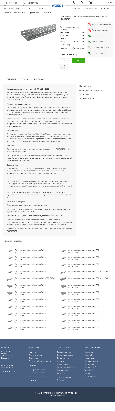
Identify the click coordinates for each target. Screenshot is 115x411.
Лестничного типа (63, 358)
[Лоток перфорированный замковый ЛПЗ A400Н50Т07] (29, 35)
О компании (8, 9)
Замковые (60, 361)
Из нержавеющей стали (66, 367)
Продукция (19, 9)
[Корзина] (92, 2)
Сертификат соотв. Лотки (39, 376)
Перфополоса (89, 364)
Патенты (41, 9)
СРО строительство (36, 373)
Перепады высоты (91, 361)
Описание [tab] (11, 79)
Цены (30, 9)
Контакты (105, 9)
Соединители (89, 358)
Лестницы (60, 380)
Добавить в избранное (56, 395)
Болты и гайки (90, 376)
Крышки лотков (63, 370)
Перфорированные (64, 352)
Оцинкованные (62, 364)
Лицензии (76, 9)
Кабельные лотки (63, 347)
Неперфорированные (65, 355)
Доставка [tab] (39, 79)
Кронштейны (89, 355)
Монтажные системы (92, 347)
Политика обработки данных (40, 361)
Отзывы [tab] (25, 79)
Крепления (88, 352)
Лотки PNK (61, 373)
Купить (79, 61)
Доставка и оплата (91, 9)
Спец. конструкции (64, 377)
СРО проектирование (37, 370)
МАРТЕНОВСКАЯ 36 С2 (30, 4)
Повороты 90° (89, 373)
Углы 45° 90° (89, 370)
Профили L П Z (90, 367)
